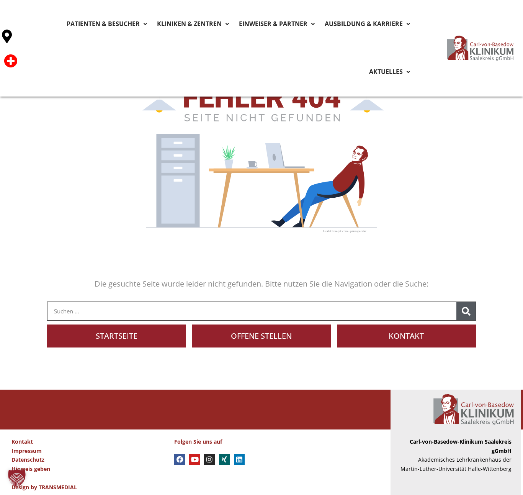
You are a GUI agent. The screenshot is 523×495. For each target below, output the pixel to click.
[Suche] (466, 311)
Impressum (26, 450)
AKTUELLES (390, 24)
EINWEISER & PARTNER (256, 24)
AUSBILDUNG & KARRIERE (330, 24)
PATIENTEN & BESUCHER (115, 24)
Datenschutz (27, 459)
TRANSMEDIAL (58, 487)
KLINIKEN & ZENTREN (186, 24)
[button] (17, 478)
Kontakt (22, 441)
